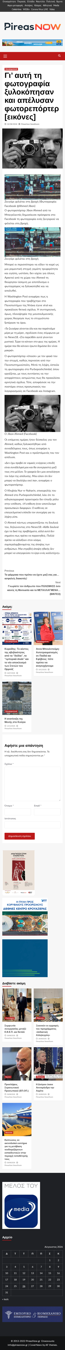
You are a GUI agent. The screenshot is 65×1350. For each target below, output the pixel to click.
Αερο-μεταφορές (15, 6)
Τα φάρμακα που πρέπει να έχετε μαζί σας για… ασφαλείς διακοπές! (32, 575)
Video (52, 9)
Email (37, 806)
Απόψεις (29, 6)
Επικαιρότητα (9, 2)
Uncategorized (11, 69)
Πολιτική (50, 2)
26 (24, 1286)
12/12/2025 (11, 726)
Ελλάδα (30, 2)
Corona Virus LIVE (39, 9)
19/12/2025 (42, 669)
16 (58, 1273)
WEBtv (26, 9)
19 (24, 1280)
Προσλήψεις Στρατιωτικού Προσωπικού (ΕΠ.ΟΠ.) (17, 1087)
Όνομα (9, 806)
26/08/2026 (11, 1035)
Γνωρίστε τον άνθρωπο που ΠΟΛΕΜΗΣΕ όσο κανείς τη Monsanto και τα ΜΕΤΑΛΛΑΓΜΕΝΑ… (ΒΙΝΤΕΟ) (33, 588)
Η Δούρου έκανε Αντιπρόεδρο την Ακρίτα (45, 1087)
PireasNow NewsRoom (30, 124)
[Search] (59, 56)
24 (6, 1286)
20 (32, 1280)
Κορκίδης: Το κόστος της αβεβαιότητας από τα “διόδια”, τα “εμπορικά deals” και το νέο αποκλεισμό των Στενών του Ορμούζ (17, 659)
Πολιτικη (40, 1077)
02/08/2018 (12, 124)
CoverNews (35, 1345)
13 (32, 1273)
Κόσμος (37, 6)
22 (49, 1280)
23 (58, 1280)
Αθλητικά (47, 6)
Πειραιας (40, 1018)
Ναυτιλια (8, 1132)
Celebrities (16, 9)
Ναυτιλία (40, 2)
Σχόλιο (9, 764)
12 (24, 1273)
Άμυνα (59, 2)
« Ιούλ (5, 1299)
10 (6, 1273)
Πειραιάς (21, 2)
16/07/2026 (11, 673)
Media (56, 6)
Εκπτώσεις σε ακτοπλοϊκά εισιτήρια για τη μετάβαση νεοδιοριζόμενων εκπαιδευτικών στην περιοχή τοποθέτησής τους (16, 1149)
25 (15, 1286)
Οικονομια (9, 1018)
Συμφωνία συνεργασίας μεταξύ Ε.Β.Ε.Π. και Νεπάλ (15, 1028)
